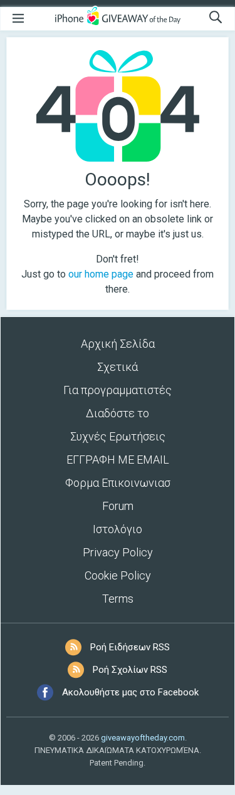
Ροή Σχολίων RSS (130, 669)
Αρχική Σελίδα (118, 343)
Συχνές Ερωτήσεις (117, 436)
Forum (117, 505)
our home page (100, 274)
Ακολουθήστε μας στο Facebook (130, 692)
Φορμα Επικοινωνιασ (117, 482)
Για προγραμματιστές (117, 390)
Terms (117, 598)
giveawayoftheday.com (143, 737)
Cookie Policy (118, 575)
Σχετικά (117, 366)
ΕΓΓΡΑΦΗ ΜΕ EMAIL (117, 459)
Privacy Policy (118, 552)
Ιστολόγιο (117, 529)
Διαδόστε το (117, 413)
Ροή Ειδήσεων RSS (130, 647)
